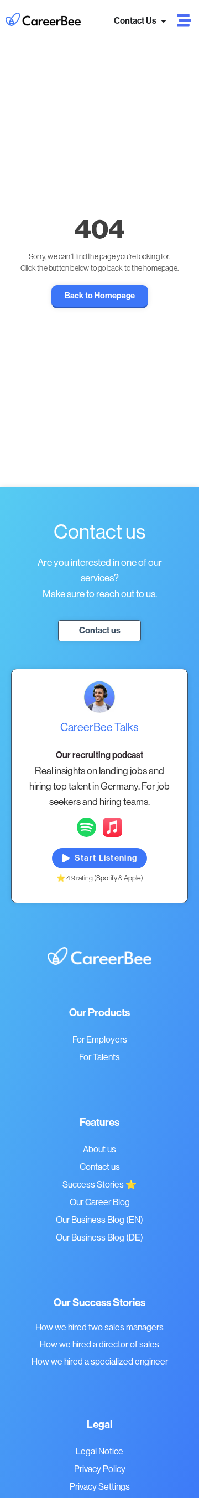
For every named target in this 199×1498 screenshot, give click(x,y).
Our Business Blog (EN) (99, 1220)
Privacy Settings (100, 1486)
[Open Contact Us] (163, 21)
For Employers (99, 1039)
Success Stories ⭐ (99, 1184)
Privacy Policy (99, 1469)
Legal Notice (99, 1451)
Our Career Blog (100, 1202)
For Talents (99, 1057)
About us (99, 1149)
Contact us (100, 1167)
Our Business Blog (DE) (99, 1237)
